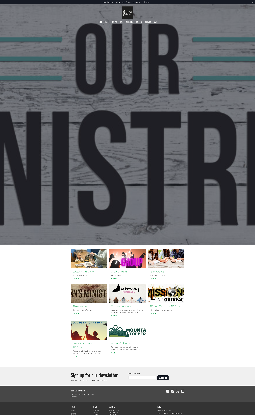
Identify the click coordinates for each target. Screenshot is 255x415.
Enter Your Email (134, 374)
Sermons (139, 22)
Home (100, 22)
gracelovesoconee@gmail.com (172, 413)
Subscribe (163, 377)
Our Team (96, 412)
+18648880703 (166, 411)
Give (155, 22)
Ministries (129, 22)
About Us (96, 410)
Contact (148, 22)
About (107, 22)
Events (114, 22)
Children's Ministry (114, 410)
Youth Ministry (113, 412)
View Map (74, 397)
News (121, 22)
